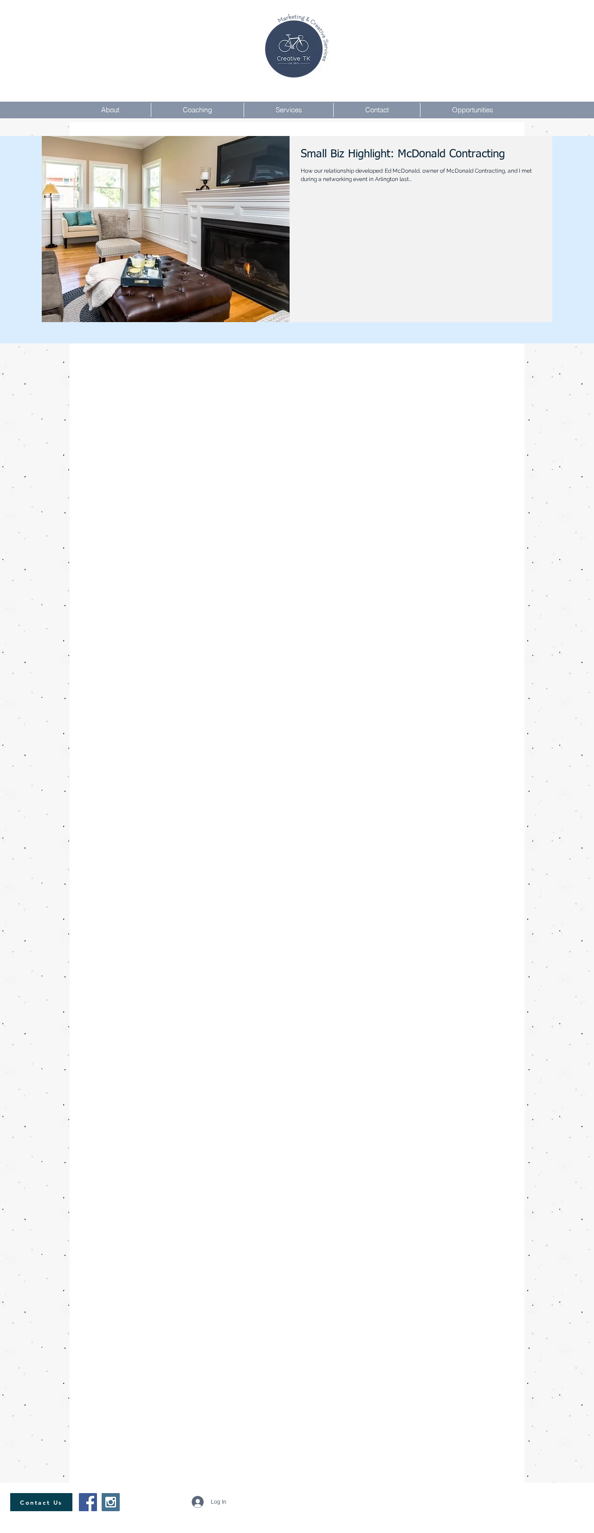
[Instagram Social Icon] (111, 1502)
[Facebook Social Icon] (88, 1502)
